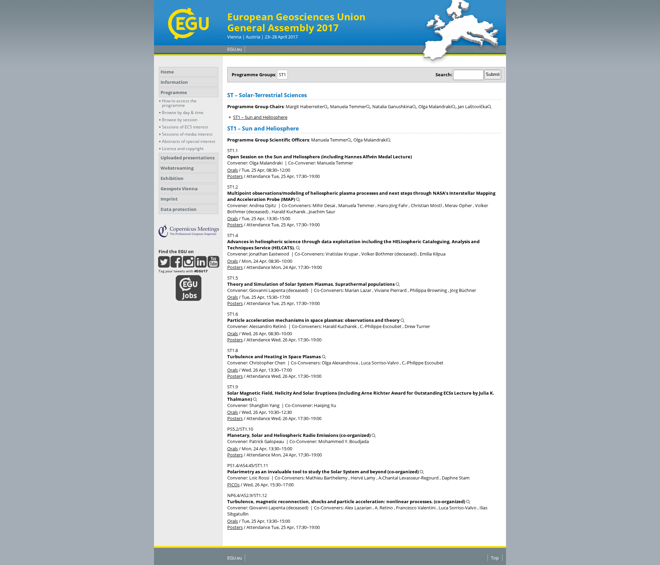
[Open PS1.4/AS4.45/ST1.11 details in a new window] (422, 471)
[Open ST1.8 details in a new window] (324, 356)
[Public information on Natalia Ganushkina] (414, 106)
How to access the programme (179, 103)
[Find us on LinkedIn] (201, 265)
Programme (174, 92)
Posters (235, 176)
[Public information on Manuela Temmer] (368, 106)
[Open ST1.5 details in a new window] (398, 284)
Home (167, 72)
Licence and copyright (183, 148)
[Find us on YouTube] (213, 265)
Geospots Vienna (179, 188)
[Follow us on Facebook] (176, 265)
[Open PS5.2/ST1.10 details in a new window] (374, 435)
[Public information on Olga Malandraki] (454, 106)
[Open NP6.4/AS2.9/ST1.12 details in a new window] (468, 501)
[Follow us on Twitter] (163, 265)
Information (174, 82)
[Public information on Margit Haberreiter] (326, 106)
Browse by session (179, 120)
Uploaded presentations (187, 158)
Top (495, 558)
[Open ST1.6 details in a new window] (402, 320)
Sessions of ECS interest (185, 127)
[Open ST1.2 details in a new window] (298, 199)
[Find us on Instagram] (188, 265)
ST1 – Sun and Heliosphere (260, 117)
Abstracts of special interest (188, 141)
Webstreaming (177, 168)
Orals (232, 170)
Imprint (169, 199)
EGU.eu (234, 49)
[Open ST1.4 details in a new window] (298, 248)
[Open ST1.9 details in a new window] (255, 399)
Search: (444, 74)
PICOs (233, 485)
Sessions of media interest (187, 134)
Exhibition (172, 178)
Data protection (179, 209)
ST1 (282, 74)
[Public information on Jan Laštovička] (489, 106)
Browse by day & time (183, 112)
